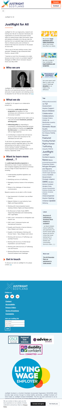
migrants (52, 157)
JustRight (47, 151)
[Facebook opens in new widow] (7, 296)
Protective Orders (48, 164)
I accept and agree (38, 404)
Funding (45, 141)
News (45, 160)
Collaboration (47, 113)
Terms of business (12, 311)
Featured (46, 138)
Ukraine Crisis (47, 186)
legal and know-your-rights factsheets (48, 40)
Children (51, 111)
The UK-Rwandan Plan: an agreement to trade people (48, 260)
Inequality (45, 149)
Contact (56, 6)
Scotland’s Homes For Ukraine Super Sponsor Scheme (49, 173)
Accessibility (10, 304)
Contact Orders (47, 118)
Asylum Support (48, 108)
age (43, 104)
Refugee (45, 166)
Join (7, 329)
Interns (50, 149)
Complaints (10, 314)
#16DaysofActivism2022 (49, 101)
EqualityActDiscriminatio (49, 131)
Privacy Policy (11, 307)
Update (52, 201)
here (32, 93)
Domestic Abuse (49, 127)
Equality (45, 129)
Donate (56, 2)
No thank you (53, 404)
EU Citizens (46, 133)
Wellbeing (45, 203)
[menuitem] (12, 301)
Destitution (46, 122)
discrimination (46, 124)
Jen (11, 264)
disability (52, 122)
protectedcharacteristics (49, 162)
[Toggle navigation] (3, 10)
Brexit (44, 111)
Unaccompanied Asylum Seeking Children (48, 198)
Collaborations (48, 116)
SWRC (45, 182)
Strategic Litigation (48, 179)
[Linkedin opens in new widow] (17, 296)
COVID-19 (45, 120)
